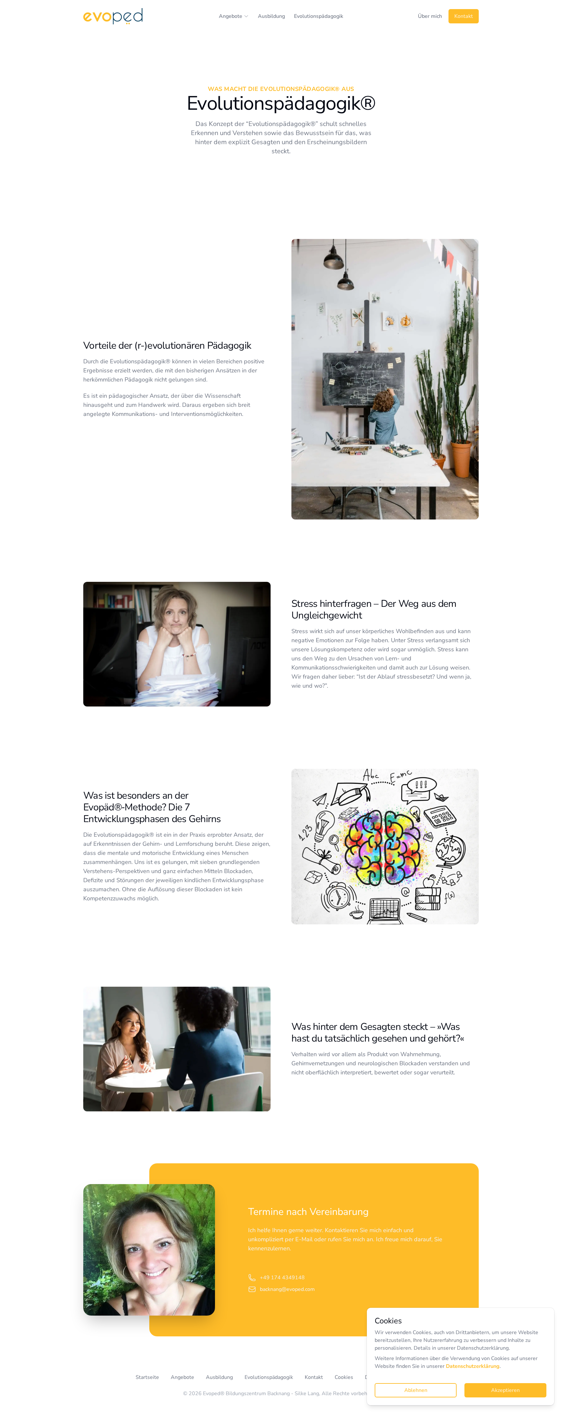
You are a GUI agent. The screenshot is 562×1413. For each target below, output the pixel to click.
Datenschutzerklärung (473, 1366)
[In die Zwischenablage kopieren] (312, 1278)
